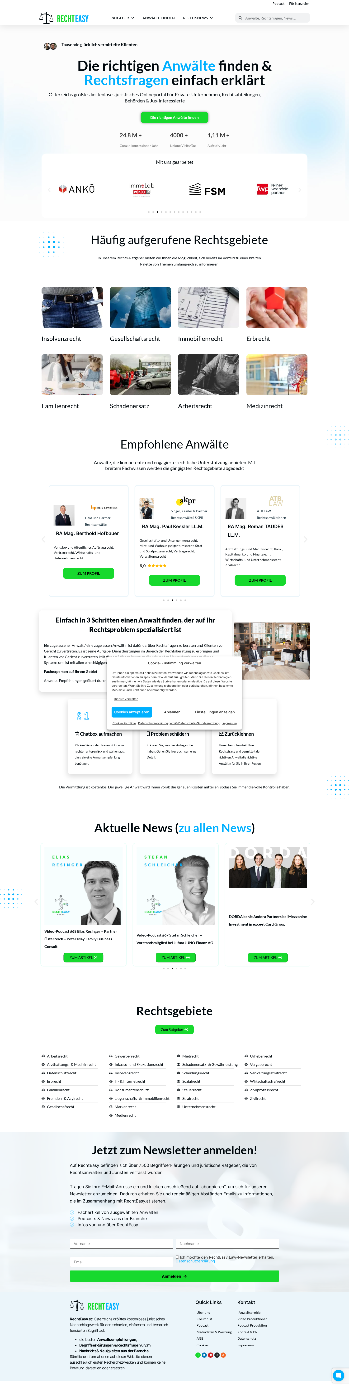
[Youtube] (210, 1355)
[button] (49, 190)
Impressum (229, 723)
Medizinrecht (264, 405)
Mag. (69, 533)
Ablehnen (172, 712)
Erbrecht (258, 338)
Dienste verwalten (126, 699)
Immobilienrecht (200, 338)
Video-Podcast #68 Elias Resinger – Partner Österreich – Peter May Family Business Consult (80, 939)
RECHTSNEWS (195, 17)
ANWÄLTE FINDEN (158, 17)
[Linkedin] (204, 1355)
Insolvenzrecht (61, 338)
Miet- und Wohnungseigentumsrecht (167, 546)
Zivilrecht (232, 565)
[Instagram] (217, 1355)
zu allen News (215, 828)
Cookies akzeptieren (131, 712)
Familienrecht (60, 405)
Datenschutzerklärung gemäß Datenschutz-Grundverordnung (179, 723)
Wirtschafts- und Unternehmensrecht (253, 560)
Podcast (278, 3)
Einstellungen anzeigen (215, 712)
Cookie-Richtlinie (124, 723)
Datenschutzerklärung (195, 1261)
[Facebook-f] (198, 1355)
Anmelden (174, 1276)
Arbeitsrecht (195, 405)
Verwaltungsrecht (153, 556)
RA (59, 533)
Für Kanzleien (299, 3)
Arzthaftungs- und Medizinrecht (249, 549)
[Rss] (223, 1355)
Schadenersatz (129, 405)
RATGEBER (119, 17)
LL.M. (197, 526)
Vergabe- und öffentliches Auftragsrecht (83, 547)
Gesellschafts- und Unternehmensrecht (168, 540)
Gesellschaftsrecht (135, 338)
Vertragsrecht (64, 553)
